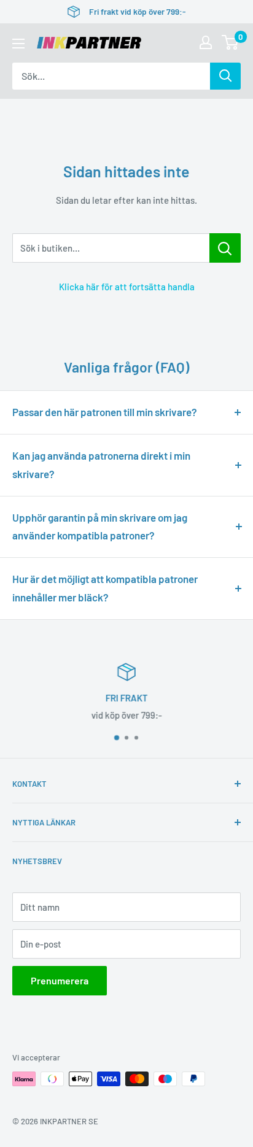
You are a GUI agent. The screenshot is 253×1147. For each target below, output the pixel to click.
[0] (230, 42)
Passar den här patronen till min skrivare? (104, 412)
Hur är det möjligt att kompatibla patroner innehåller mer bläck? (105, 588)
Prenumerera (59, 980)
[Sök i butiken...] (225, 248)
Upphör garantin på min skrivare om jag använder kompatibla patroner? (99, 526)
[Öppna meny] (18, 43)
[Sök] (225, 76)
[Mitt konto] (206, 42)
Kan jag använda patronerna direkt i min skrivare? (101, 464)
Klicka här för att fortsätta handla (127, 286)
